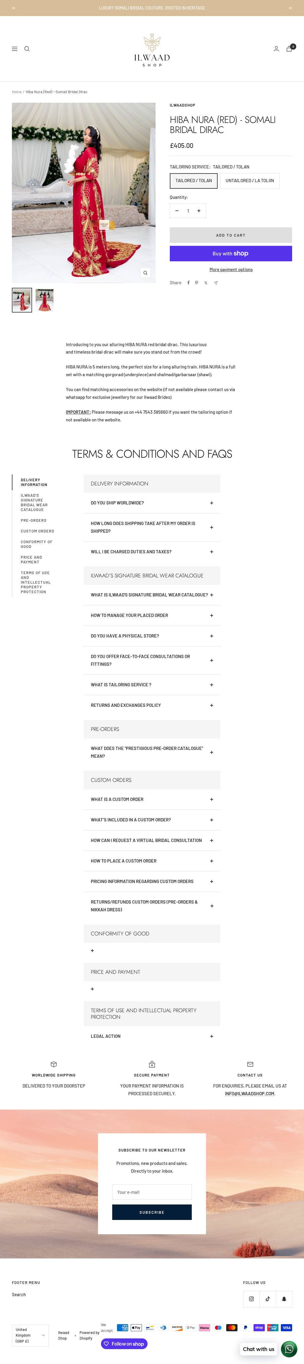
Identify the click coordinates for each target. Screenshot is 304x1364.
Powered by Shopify (89, 1335)
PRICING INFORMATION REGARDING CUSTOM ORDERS (142, 881)
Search (19, 1294)
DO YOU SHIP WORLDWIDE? (117, 502)
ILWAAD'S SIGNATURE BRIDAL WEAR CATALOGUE (34, 502)
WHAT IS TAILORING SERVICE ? (121, 684)
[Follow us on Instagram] (251, 1299)
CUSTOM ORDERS (37, 531)
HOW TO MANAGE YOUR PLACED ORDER (129, 615)
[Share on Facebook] (188, 283)
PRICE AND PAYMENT (31, 559)
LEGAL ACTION (106, 1036)
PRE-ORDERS (34, 520)
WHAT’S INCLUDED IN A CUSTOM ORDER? (131, 819)
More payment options (231, 269)
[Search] (27, 48)
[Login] (276, 48)
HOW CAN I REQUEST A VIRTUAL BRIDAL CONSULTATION (146, 840)
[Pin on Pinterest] (196, 283)
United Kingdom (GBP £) (23, 1335)
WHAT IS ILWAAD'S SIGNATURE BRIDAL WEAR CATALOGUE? (149, 594)
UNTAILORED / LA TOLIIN (250, 180)
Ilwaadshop (182, 105)
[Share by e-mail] (216, 283)
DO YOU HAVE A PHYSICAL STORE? (125, 635)
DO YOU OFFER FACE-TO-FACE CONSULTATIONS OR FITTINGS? (140, 660)
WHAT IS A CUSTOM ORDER (117, 799)
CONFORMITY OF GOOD (37, 544)
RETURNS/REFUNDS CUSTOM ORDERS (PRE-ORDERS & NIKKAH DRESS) (144, 905)
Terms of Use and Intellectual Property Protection (36, 582)
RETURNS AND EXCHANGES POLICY (126, 705)
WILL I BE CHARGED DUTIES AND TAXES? (131, 551)
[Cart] (289, 48)
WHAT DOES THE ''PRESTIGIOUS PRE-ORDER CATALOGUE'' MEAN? (147, 752)
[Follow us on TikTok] (267, 1299)
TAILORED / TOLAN (193, 180)
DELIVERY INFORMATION (34, 482)
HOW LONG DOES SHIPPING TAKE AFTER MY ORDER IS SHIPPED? (143, 527)
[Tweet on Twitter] (205, 283)
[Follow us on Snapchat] (284, 1299)
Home (17, 91)
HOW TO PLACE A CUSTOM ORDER (123, 860)
